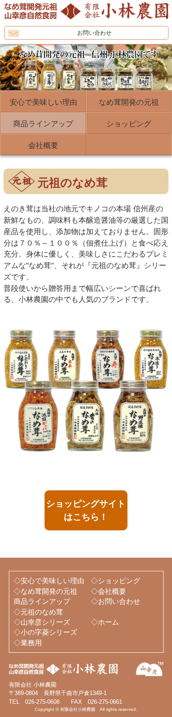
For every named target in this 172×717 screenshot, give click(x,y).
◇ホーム (105, 622)
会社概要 (43, 145)
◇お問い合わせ (115, 601)
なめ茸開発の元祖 (129, 102)
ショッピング (128, 124)
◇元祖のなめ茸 (38, 612)
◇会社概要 (108, 591)
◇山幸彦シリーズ (42, 622)
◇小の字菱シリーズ (45, 632)
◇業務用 (28, 643)
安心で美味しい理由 (43, 102)
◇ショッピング (115, 581)
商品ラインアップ (43, 124)
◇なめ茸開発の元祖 (45, 591)
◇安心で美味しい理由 (49, 581)
